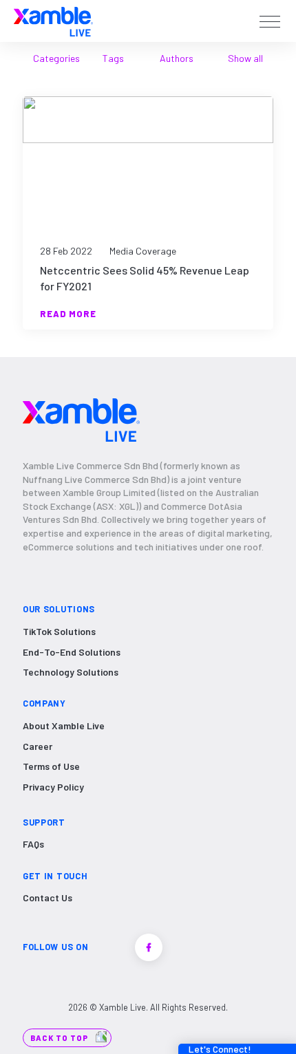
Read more (68, 313)
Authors (176, 58)
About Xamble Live (64, 725)
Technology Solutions (70, 672)
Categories (56, 58)
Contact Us (47, 897)
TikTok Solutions (59, 631)
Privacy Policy (53, 787)
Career (37, 746)
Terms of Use (51, 766)
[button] (270, 22)
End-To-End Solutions (71, 652)
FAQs (33, 844)
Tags (113, 58)
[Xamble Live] (53, 20)
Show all (245, 58)
